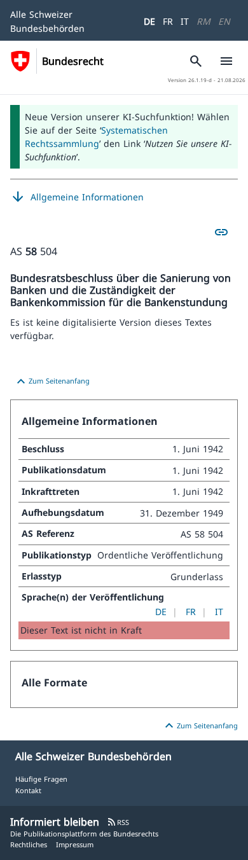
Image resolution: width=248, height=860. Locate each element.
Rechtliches (28, 844)
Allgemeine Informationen (77, 197)
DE (149, 21)
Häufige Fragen (41, 779)
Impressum (74, 844)
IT (185, 21)
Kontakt (28, 790)
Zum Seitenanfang (51, 381)
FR (168, 21)
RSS (118, 822)
